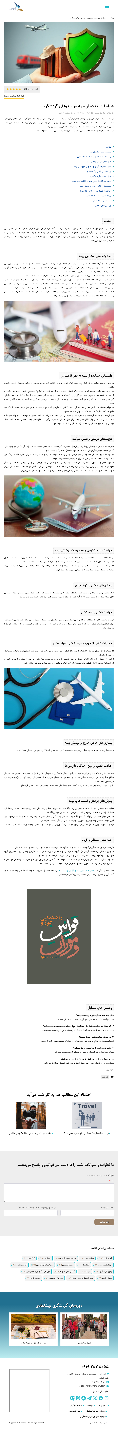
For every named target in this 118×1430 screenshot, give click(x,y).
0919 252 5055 (95, 1367)
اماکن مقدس (20, 1264)
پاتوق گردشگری (104, 1271)
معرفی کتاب (105, 1278)
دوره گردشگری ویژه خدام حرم (36, 1271)
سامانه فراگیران (76, 1405)
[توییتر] (95, 1398)
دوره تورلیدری (75, 1411)
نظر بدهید (98, 113)
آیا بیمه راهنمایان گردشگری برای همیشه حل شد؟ (86, 1133)
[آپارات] (72, 1398)
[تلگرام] (89, 1398)
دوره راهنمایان (66, 1264)
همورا (91, 1423)
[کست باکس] (83, 1398)
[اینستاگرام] (106, 1398)
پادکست (84, 1264)
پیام (112, 1180)
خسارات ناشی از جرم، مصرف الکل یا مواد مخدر (91, 181)
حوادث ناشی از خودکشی (100, 176)
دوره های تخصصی (54, 1278)
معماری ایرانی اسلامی (42, 1264)
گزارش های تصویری (65, 1271)
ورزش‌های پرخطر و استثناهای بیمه (96, 195)
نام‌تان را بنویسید (107, 1207)
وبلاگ (112, 18)
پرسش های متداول (103, 205)
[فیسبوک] (100, 1398)
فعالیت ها (88, 1258)
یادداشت (105, 1077)
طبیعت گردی (33, 1278)
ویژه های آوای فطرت (66, 1258)
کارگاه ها (29, 1258)
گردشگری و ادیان (103, 1264)
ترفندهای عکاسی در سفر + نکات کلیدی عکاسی (30, 1133)
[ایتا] (78, 1398)
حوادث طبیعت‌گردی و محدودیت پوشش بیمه (92, 166)
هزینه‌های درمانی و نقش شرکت (98, 161)
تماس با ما (103, 1405)
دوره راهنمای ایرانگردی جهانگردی (93, 1416)
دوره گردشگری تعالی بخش (80, 1278)
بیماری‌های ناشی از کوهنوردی (98, 171)
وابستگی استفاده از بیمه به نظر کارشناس (94, 156)
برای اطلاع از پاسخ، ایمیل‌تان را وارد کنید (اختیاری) (37, 1207)
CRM (96, 1423)
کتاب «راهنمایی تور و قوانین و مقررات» (76, 870)
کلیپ (86, 1271)
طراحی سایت (104, 1423)
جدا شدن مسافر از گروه (101, 200)
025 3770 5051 (98, 1382)
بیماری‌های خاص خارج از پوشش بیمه (95, 186)
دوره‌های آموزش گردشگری (95, 1411)
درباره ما (90, 1405)
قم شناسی (105, 1258)
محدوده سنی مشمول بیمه (100, 151)
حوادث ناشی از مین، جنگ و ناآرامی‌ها (95, 191)
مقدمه (108, 147)
